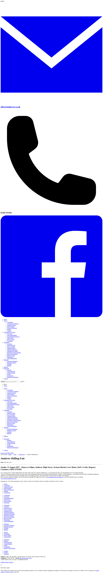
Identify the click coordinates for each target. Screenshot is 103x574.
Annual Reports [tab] (11, 443)
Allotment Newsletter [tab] (12, 419)
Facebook (6, 554)
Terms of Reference (12, 328)
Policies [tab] (6, 436)
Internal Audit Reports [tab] (12, 447)
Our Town (9, 334)
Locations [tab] (9, 411)
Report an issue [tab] (11, 423)
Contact (9, 331)
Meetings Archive (11, 362)
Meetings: (6, 524)
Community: (7, 495)
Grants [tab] (8, 444)
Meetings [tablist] (6, 427)
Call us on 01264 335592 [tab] (7, 453)
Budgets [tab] (9, 440)
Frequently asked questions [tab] (14, 420)
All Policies (7, 534)
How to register (11, 347)
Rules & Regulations (12, 354)
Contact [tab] (9, 398)
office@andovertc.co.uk (25, 558)
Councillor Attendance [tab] (13, 391)
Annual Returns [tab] (11, 441)
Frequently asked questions (14, 352)
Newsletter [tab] (10, 409)
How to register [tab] (11, 414)
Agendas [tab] (9, 432)
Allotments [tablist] (6, 410)
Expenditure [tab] (10, 446)
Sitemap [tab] (9, 397)
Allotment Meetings (12, 349)
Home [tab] (5, 386)
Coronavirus (7, 492)
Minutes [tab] (9, 433)
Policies (6, 367)
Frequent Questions (9, 515)
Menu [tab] (5, 384)
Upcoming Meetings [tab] (12, 429)
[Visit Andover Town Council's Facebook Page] (51, 316)
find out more (9, 572)
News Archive (10, 339)
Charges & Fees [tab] (11, 413)
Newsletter (10, 341)
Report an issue (11, 355)
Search (22, 381)
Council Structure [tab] (11, 393)
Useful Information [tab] (12, 403)
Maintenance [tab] (10, 424)
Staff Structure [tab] (10, 394)
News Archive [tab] (10, 407)
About (5, 320)
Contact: (6, 551)
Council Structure (11, 325)
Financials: (6, 539)
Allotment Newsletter (12, 351)
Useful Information (12, 335)
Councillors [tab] (10, 390)
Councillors (10, 322)
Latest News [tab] (10, 406)
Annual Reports (11, 373)
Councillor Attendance (13, 323)
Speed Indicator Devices (13, 336)
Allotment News (11, 348)
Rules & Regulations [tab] (12, 422)
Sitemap (9, 329)
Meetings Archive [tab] (11, 430)
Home (5, 319)
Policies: (6, 532)
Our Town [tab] (9, 401)
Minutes (9, 365)
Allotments (6, 342)
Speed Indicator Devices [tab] (13, 404)
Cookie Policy (7, 537)
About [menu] (5, 388)
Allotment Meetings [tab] (12, 417)
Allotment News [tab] (11, 416)
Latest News (10, 338)
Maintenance (10, 357)
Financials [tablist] (6, 439)
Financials (6, 368)
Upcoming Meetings (12, 361)
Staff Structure (10, 326)
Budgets (9, 370)
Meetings (6, 360)
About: (5, 484)
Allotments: (7, 505)
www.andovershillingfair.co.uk (8, 478)
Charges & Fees (11, 345)
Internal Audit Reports (12, 377)
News (15, 454)
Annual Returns (11, 371)
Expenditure (10, 375)
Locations (9, 344)
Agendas (9, 364)
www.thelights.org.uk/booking (54, 477)
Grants (8, 374)
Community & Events (9, 332)
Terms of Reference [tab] (12, 395)
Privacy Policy (7, 535)
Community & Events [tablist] (9, 400)
